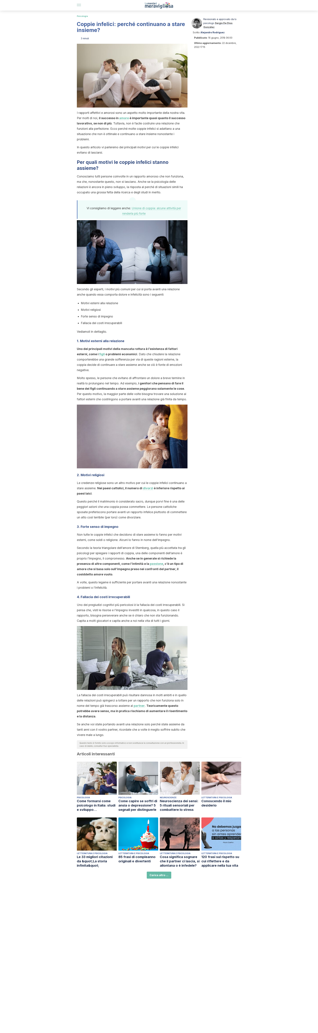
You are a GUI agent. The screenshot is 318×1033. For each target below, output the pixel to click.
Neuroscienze (168, 797)
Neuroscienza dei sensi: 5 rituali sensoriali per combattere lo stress (179, 805)
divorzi (148, 488)
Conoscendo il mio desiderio (216, 803)
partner (139, 705)
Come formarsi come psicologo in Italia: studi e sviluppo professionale (96, 805)
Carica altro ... (159, 875)
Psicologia (82, 16)
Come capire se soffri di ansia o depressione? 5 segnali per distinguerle (137, 805)
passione (156, 563)
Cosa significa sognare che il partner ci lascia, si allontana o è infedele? (180, 861)
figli (102, 354)
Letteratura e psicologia (216, 797)
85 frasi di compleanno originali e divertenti (137, 859)
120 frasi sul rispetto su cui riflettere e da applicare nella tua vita (220, 861)
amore (124, 118)
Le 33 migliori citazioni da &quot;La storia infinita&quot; (95, 861)
